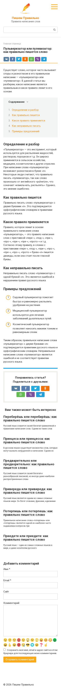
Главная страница (12, 44)
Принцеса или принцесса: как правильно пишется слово (26, 440)
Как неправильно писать (26, 125)
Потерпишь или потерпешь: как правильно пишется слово (28, 513)
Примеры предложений (25, 131)
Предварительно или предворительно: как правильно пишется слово (28, 464)
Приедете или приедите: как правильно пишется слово (25, 537)
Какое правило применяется (28, 120)
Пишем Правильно (25, 18)
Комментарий (11, 603)
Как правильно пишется (26, 115)
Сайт (6, 591)
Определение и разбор (25, 109)
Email (7, 580)
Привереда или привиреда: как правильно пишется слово (27, 491)
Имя (6, 569)
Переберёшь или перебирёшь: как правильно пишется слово (30, 418)
